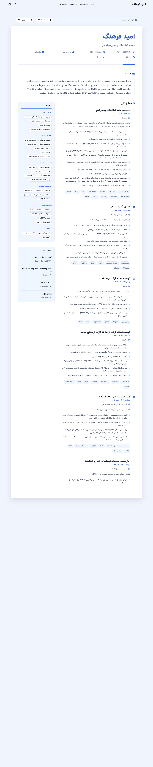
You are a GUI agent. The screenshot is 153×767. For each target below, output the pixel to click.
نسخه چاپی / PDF (23, 20)
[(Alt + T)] (9, 4)
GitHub (128, 57)
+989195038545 (124, 52)
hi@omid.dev (95, 52)
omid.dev (67, 52)
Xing (99, 57)
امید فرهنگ (139, 4)
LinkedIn (37, 52)
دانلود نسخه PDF (43, 20)
